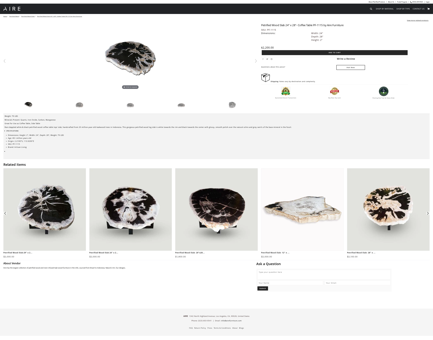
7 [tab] (16, 258)
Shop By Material (385, 9)
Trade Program (402, 2)
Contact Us (419, 9)
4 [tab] (9, 258)
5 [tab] (11, 258)
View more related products (417, 20)
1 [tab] (2, 258)
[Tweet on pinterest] (271, 53)
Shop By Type (403, 9)
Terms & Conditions (222, 325)
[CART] (428, 8)
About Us (391, 2)
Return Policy (200, 325)
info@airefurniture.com (231, 317)
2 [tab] (4, 258)
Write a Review (344, 53)
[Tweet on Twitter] (267, 53)
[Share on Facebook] (263, 53)
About (235, 325)
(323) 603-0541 (417, 2)
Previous (5, 211)
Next (428, 211)
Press (209, 325)
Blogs (241, 325)
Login (428, 2)
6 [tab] (13, 258)
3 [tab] (7, 258)
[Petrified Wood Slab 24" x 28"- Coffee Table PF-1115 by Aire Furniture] (79, 104)
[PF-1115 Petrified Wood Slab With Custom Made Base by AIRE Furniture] (28, 104)
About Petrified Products (377, 2)
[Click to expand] (130, 60)
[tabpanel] (45, 211)
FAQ (191, 325)
